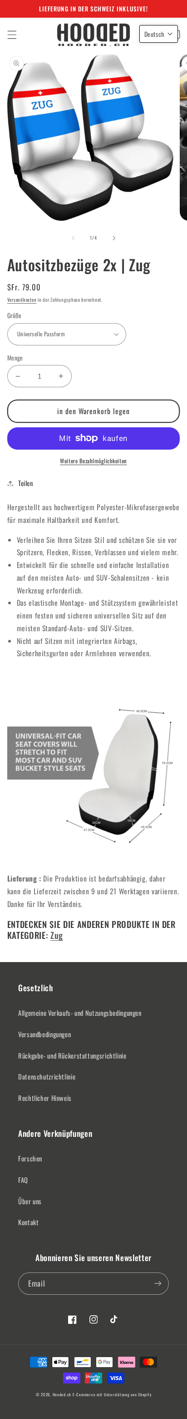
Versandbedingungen (44, 1034)
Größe (14, 315)
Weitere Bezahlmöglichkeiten (93, 461)
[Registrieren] (158, 1283)
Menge (15, 357)
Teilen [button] (25, 483)
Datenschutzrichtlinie (46, 1076)
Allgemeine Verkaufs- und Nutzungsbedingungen (80, 1013)
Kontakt (28, 1222)
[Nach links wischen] (73, 238)
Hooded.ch (62, 1395)
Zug (56, 935)
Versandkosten (22, 299)
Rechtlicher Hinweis (45, 1098)
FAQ (23, 1180)
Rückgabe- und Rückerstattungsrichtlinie (72, 1055)
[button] (11, 34)
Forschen (30, 1158)
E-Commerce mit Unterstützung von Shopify (112, 1395)
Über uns (30, 1201)
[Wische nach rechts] (114, 238)
